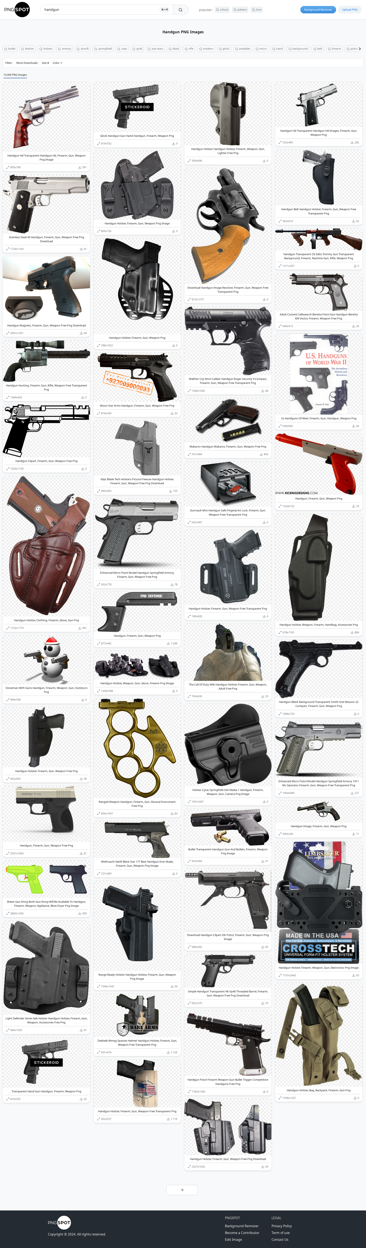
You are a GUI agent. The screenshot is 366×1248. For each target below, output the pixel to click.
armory (66, 48)
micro (263, 48)
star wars (157, 48)
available (244, 48)
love (258, 9)
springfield (105, 48)
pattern (242, 9)
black (175, 48)
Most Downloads (27, 63)
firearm (336, 48)
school (223, 9)
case (124, 48)
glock (225, 48)
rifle (190, 48)
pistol (354, 48)
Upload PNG (350, 9)
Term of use (281, 1232)
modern (207, 48)
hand (279, 48)
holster (47, 48)
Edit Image (233, 1239)
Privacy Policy (282, 1226)
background (300, 48)
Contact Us (280, 1239)
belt (319, 48)
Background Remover (318, 9)
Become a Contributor (242, 1232)
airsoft (84, 48)
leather (29, 48)
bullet (11, 48)
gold (139, 48)
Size (44, 63)
